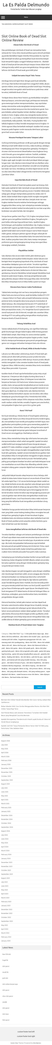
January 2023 (5, 905)
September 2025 (7, 780)
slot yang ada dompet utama (17, 671)
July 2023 (4, 882)
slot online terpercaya (10, 984)
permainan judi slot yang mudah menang (21, 660)
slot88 (4, 1002)
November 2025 (6, 772)
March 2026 (5, 756)
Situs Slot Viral (14, 633)
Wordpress (37, 1043)
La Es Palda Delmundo (26, 4)
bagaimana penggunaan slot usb (30, 639)
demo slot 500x (30, 642)
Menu (26, 17)
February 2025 (6, 807)
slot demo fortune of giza (16, 663)
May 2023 (4, 890)
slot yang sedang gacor (37, 671)
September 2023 (7, 874)
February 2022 (6, 937)
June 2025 (4, 792)
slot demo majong (28, 665)
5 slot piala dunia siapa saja (34, 633)
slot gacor (5, 966)
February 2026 (6, 760)
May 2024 (4, 843)
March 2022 (5, 933)
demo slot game (11, 648)
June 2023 (4, 886)
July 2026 (4, 745)
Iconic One (14, 1043)
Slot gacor (6, 1020)
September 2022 (7, 921)
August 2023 (5, 878)
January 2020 (5, 941)
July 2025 (4, 788)
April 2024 (4, 847)
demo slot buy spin (19, 645)
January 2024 (5, 858)
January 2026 (5, 764)
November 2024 (6, 819)
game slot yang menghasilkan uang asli (26, 654)
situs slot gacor (7, 996)
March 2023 (5, 898)
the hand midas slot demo (19, 677)
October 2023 (6, 870)
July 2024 (4, 835)
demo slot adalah (43, 642)
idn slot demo (25, 657)
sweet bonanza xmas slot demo (28, 674)
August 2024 (5, 831)
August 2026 (5, 741)
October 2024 (6, 823)
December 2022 (6, 909)
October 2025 (6, 776)
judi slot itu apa (37, 657)
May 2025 (4, 796)
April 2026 (4, 752)
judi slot (5, 978)
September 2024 (7, 827)
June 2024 (4, 839)
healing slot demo (13, 657)
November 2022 (6, 913)
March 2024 (5, 850)
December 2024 (6, 815)
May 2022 (4, 925)
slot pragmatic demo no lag (18, 668)
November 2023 (6, 866)
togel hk (5, 960)
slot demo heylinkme (33, 663)
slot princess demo (36, 668)
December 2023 (6, 862)
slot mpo (5, 1014)
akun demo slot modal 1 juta (30, 636)
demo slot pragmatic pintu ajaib (26, 651)
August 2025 (5, 784)
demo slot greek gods (26, 648)
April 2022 (4, 929)
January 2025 (5, 811)
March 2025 (5, 803)
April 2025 (4, 799)
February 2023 (6, 901)
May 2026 (4, 748)
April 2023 (4, 894)
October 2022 (6, 917)
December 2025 (6, 768)
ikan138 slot (6, 954)
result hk (5, 972)
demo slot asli (7, 645)
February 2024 (6, 854)
